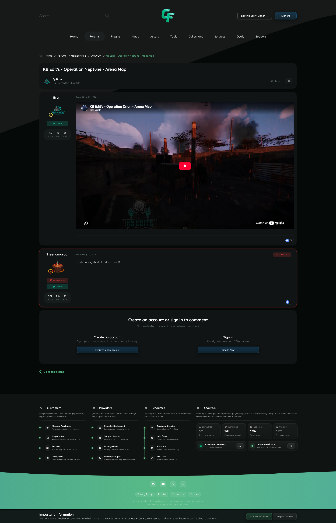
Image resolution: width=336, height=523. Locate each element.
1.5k (58, 296)
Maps (135, 36)
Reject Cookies (285, 516)
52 (58, 133)
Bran (59, 79)
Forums (95, 36)
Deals (240, 36)
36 (50, 133)
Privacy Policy (145, 494)
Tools (173, 36)
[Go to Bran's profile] (47, 81)
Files (98, 15)
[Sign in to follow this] (289, 81)
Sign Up (285, 15)
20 (65, 133)
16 (65, 296)
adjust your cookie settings (146, 518)
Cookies (194, 494)
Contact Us (178, 494)
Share (276, 81)
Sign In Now (228, 349)
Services (219, 36)
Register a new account (107, 349)
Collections (196, 36)
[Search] (107, 16)
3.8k (50, 296)
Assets (154, 36)
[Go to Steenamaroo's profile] (57, 267)
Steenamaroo (56, 254)
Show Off (75, 82)
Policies (162, 494)
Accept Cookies (260, 516)
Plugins (115, 36)
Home (74, 36)
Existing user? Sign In (254, 15)
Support (260, 36)
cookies (62, 518)
